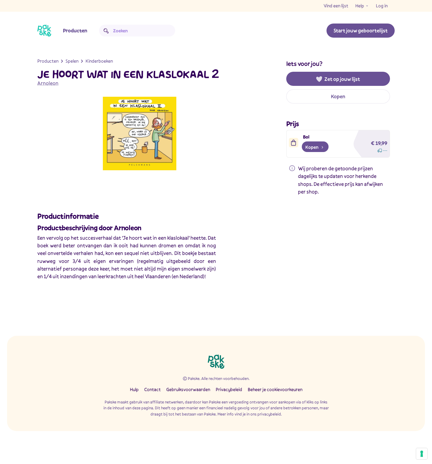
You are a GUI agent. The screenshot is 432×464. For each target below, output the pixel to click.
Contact (152, 389)
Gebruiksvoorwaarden (188, 389)
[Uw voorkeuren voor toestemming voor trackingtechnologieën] (421, 453)
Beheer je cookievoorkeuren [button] (275, 389)
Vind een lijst (336, 6)
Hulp (134, 389)
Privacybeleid (229, 389)
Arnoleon (47, 83)
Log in (382, 6)
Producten (75, 30)
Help (359, 6)
